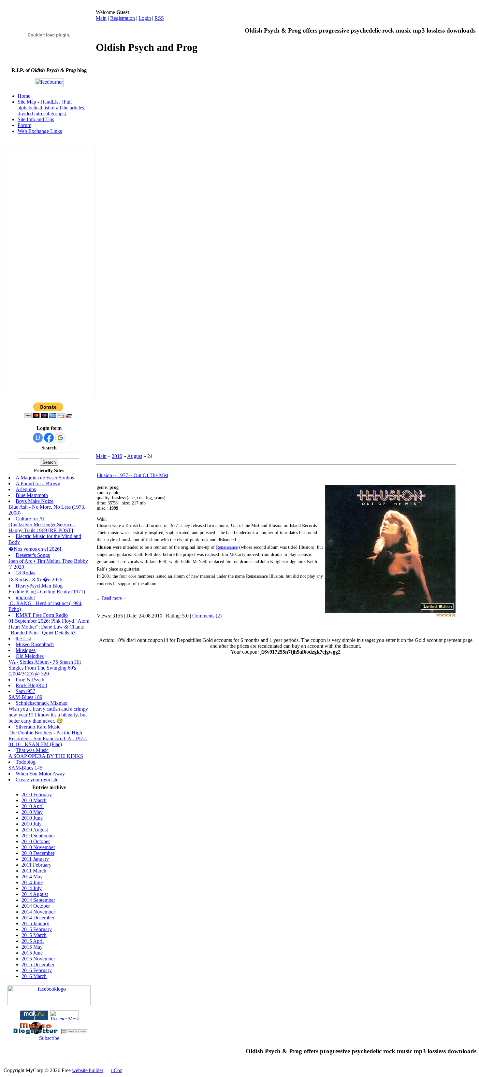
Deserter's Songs (33, 555)
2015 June (32, 953)
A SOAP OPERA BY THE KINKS (45, 756)
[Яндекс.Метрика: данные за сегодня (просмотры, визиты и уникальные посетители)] (64, 1015)
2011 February (36, 865)
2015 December (38, 964)
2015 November (38, 958)
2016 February (37, 970)
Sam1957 (25, 691)
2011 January (35, 859)
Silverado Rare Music (38, 727)
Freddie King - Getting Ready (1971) (46, 591)
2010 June (32, 818)
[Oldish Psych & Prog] (49, 1003)
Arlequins (26, 489)
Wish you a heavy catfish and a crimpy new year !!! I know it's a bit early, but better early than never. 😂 (48, 715)
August (134, 456)
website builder (87, 1070)
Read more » (113, 598)
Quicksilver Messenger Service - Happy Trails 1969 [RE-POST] (41, 527)
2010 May (32, 812)
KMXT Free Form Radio (42, 615)
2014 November (38, 911)
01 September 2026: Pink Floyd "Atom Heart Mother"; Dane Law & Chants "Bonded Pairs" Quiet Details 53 (48, 626)
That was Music (32, 750)
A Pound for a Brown (38, 483)
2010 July (32, 824)
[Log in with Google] (60, 437)
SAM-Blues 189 (25, 697)
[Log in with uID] (38, 438)
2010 (117, 456)
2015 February (37, 929)
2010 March (34, 800)
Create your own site (37, 779)
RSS (159, 18)
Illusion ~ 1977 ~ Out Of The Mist (132, 475)
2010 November (38, 847)
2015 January (35, 923)
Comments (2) (207, 615)
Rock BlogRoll (31, 685)
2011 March (34, 870)
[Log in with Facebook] (49, 438)
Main (101, 18)
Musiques (26, 650)
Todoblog (26, 762)
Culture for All (31, 518)
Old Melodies (30, 656)
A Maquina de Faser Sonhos (45, 477)
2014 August (35, 894)
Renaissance (227, 547)
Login (144, 18)
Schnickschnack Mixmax (41, 703)
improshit (25, 597)
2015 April (33, 941)
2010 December (38, 853)
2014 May (32, 876)
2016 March (34, 976)
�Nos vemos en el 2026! (34, 549)
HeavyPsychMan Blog (39, 585)
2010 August (35, 829)
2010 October (36, 841)
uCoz (116, 1070)
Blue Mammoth (32, 495)
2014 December (38, 917)
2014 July (32, 888)
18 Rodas (25, 572)
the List (23, 638)
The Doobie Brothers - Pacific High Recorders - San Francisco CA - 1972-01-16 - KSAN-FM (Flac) (47, 738)
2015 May (32, 947)
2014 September (38, 900)
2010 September (38, 835)
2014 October (36, 906)
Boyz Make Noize (34, 501)
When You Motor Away (40, 773)
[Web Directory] (74, 1032)
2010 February (37, 794)
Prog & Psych (30, 679)
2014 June (32, 882)
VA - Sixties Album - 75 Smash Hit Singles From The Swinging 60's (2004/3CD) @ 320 (44, 667)
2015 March (34, 935)
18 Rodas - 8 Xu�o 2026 (35, 579)
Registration (122, 18)
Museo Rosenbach (35, 644)
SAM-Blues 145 (25, 768)
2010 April (33, 806)
